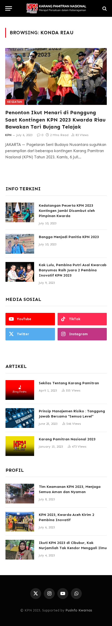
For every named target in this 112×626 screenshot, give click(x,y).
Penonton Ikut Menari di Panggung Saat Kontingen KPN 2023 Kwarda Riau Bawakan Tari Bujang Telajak (55, 119)
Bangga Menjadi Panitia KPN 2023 (69, 237)
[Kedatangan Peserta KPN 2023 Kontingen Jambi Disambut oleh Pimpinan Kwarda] (19, 212)
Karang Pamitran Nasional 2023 (67, 439)
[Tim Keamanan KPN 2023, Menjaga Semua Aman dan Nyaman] (19, 493)
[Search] (104, 8)
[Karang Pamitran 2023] (56, 8)
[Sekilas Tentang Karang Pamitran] (19, 390)
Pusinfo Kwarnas (78, 610)
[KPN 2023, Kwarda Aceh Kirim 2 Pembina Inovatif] (19, 521)
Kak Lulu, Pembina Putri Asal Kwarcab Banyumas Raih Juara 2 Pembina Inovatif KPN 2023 (73, 270)
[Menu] (8, 8)
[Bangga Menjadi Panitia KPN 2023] (19, 244)
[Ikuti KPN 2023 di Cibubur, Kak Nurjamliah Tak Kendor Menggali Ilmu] (19, 550)
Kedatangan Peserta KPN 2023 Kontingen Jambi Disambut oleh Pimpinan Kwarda (67, 210)
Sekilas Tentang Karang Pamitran (69, 383)
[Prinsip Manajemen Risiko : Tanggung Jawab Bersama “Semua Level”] (19, 418)
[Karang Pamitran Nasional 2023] (19, 446)
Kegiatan (14, 102)
